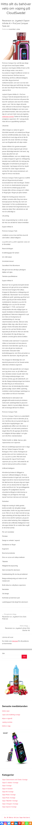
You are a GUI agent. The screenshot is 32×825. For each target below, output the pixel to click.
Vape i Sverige (6, 785)
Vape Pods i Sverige (8, 798)
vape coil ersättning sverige (11, 715)
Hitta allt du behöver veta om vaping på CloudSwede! (16, 8)
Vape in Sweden (7, 789)
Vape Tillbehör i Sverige (10, 801)
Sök (3, 653)
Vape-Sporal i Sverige (9, 807)
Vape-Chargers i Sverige (10, 804)
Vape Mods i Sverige (9, 795)
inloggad (15, 641)
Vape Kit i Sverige (7, 792)
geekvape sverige (8, 116)
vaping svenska (7, 722)
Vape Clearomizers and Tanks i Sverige (14, 779)
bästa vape (5, 711)
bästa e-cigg (6, 726)
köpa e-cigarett (7, 718)
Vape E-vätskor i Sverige (10, 782)
